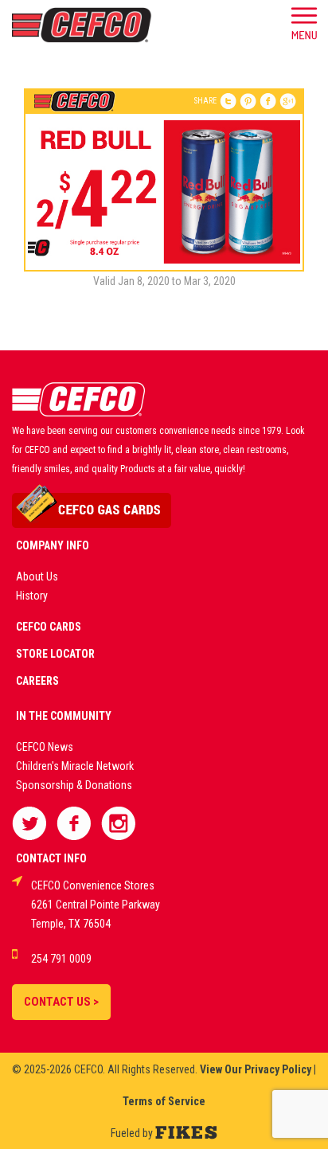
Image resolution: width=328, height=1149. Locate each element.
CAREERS (37, 680)
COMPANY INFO (52, 545)
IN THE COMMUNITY (63, 715)
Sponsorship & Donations (74, 785)
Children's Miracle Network (75, 766)
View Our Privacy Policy (255, 1069)
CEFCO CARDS (48, 626)
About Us (37, 576)
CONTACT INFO (51, 858)
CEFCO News (44, 747)
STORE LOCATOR (55, 653)
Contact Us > (61, 1002)
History (32, 595)
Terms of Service (164, 1101)
